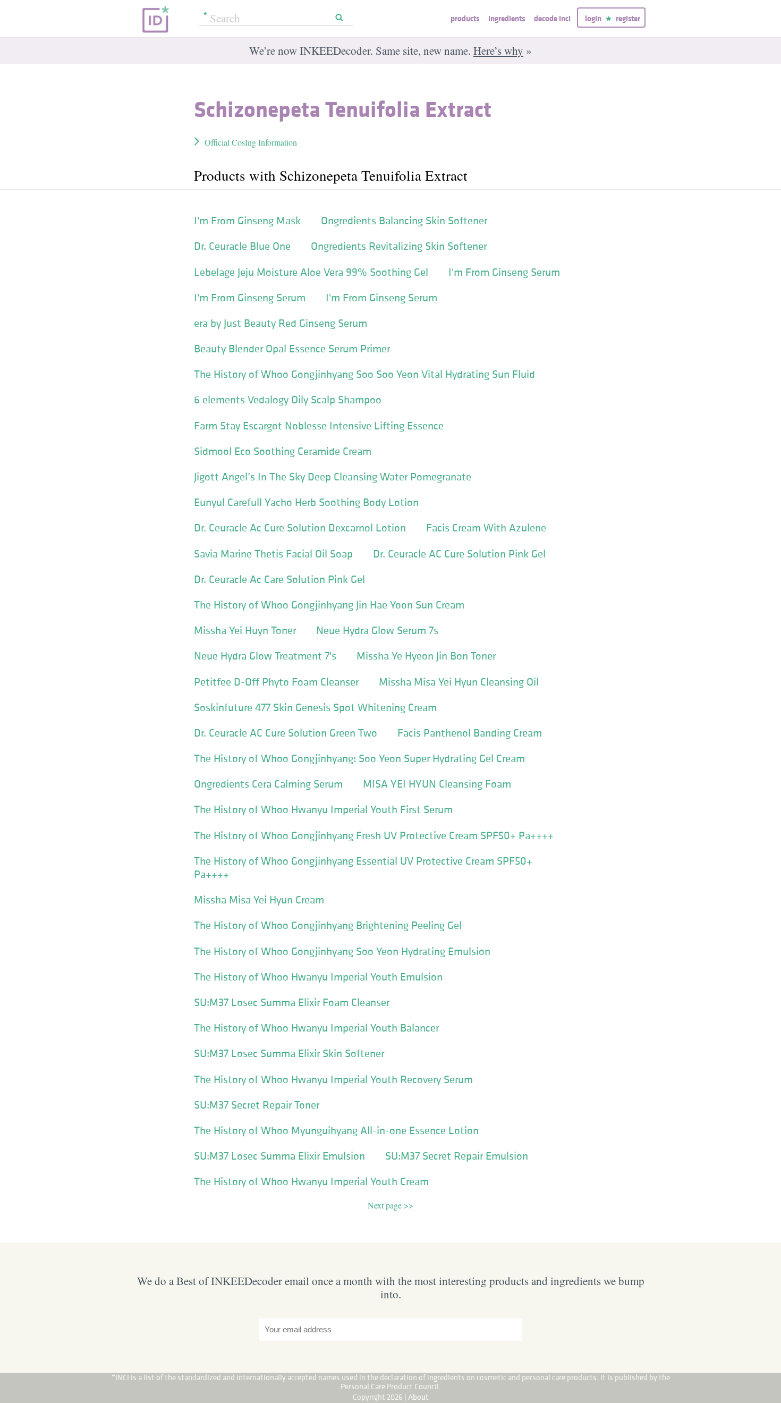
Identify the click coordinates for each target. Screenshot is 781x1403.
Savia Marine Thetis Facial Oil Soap (273, 554)
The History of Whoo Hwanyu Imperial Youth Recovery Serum (333, 1079)
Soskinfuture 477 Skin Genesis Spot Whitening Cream (315, 707)
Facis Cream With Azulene (486, 528)
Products (465, 18)
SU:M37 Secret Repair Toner (256, 1105)
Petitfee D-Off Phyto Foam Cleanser (276, 682)
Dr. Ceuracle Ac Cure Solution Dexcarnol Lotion (300, 528)
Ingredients (506, 18)
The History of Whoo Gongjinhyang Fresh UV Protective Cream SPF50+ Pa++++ (374, 835)
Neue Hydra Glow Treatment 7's (265, 656)
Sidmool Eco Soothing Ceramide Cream (282, 451)
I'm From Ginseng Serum (504, 272)
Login (593, 18)
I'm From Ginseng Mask (247, 220)
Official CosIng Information (251, 142)
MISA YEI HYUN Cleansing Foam (437, 784)
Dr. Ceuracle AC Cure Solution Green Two (285, 733)
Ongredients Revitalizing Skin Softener (399, 246)
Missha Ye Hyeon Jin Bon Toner (426, 656)
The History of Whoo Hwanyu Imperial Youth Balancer (316, 1028)
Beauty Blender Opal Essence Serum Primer (292, 349)
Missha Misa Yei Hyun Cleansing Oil (459, 682)
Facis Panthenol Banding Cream (469, 733)
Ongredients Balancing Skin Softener (404, 220)
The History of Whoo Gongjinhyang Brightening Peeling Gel (328, 925)
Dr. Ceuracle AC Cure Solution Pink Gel (459, 554)
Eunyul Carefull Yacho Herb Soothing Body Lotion (306, 502)
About (418, 1397)
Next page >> (390, 1205)
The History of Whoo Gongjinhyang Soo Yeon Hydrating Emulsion (342, 951)
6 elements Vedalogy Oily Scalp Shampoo (287, 400)
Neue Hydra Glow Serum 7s (377, 630)
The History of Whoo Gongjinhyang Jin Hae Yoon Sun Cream (329, 605)
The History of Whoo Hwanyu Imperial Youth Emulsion (318, 977)
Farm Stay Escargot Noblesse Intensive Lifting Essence (319, 426)
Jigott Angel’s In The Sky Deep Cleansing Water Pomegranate (332, 477)
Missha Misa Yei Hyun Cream (259, 900)
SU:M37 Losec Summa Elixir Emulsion (279, 1156)
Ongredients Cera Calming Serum (268, 784)
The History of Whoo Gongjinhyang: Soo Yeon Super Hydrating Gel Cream (359, 758)
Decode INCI (552, 18)
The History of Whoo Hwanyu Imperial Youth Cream (311, 1181)
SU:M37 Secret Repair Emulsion (456, 1156)
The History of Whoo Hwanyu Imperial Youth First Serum (323, 809)
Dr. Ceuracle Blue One (242, 246)
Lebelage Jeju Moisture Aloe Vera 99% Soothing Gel (311, 272)
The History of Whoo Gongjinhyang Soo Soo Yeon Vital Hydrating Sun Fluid (364, 374)
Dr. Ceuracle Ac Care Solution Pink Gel (279, 579)
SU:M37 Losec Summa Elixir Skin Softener (289, 1053)
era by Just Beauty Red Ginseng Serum (280, 323)
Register (628, 18)
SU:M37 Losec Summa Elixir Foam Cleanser (291, 1002)
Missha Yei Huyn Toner (245, 630)
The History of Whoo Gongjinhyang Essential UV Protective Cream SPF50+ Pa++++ (363, 867)
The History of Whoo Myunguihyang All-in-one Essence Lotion (336, 1130)
